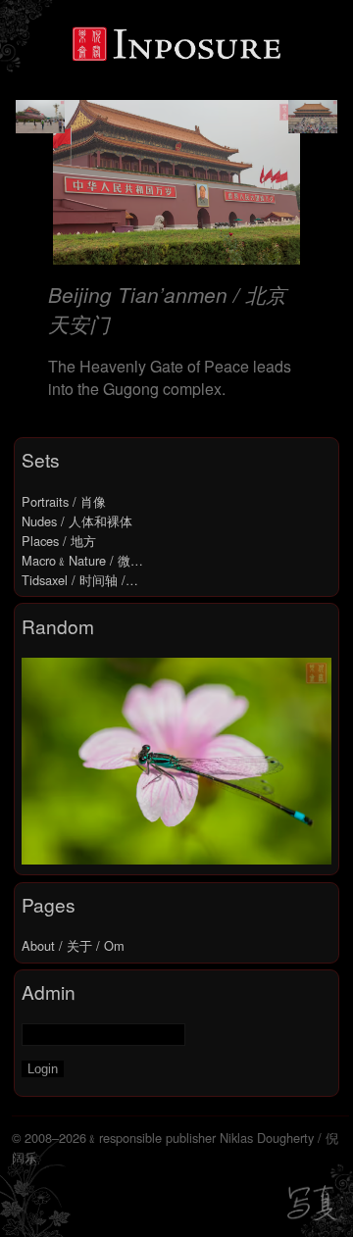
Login (42, 1069)
